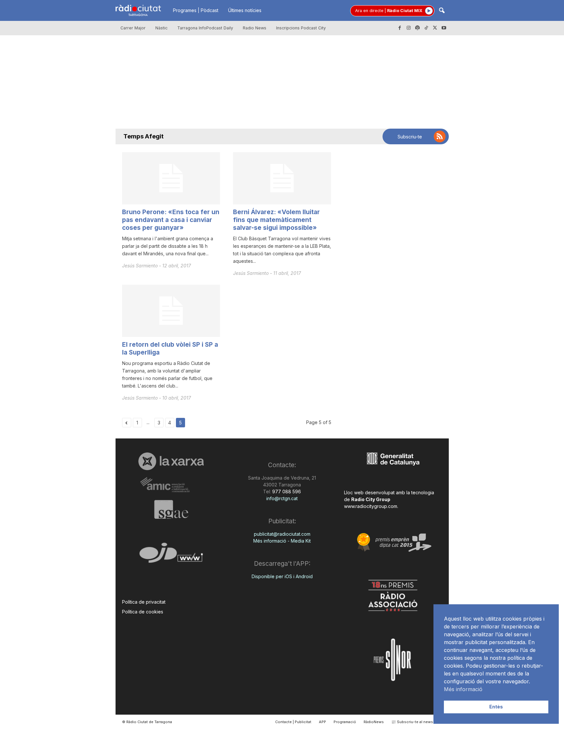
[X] (435, 28)
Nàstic (161, 27)
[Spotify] (417, 28)
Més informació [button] (463, 689)
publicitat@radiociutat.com (282, 534)
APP (322, 722)
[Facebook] (400, 28)
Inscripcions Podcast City (301, 27)
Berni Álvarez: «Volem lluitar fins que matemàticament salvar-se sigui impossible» (276, 219)
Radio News (254, 27)
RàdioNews (374, 722)
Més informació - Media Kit (282, 541)
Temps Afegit (143, 136)
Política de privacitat (143, 602)
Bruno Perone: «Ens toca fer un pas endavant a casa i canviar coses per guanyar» (170, 219)
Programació (345, 722)
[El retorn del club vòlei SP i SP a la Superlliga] (171, 311)
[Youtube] (444, 28)
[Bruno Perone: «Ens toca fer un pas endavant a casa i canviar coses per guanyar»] (171, 178)
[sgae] (171, 509)
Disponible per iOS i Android (282, 576)
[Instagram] (409, 28)
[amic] (171, 485)
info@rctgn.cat (282, 498)
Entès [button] (496, 706)
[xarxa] (171, 461)
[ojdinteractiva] (171, 555)
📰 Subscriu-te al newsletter (417, 722)
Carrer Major (133, 27)
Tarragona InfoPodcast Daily (205, 27)
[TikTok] (426, 28)
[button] (441, 11)
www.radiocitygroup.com (370, 506)
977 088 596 (286, 491)
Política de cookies (142, 611)
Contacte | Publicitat (293, 722)
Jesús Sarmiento (140, 265)
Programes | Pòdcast (195, 10)
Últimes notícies (244, 10)
